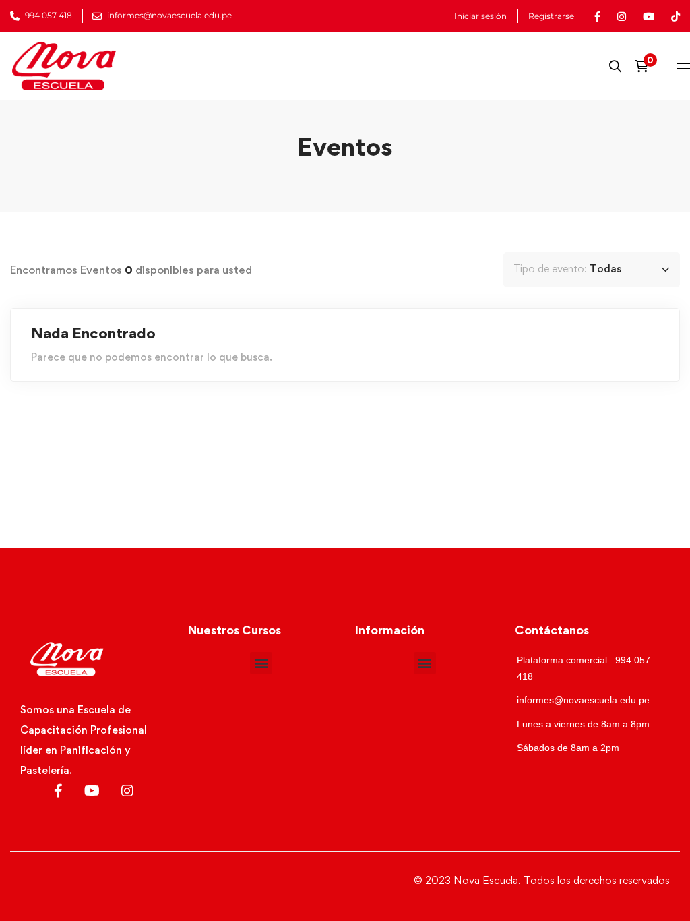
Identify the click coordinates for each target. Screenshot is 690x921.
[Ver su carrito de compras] (646, 66)
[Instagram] (127, 791)
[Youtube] (91, 791)
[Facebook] (58, 791)
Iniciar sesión (480, 16)
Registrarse (551, 16)
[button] (261, 663)
